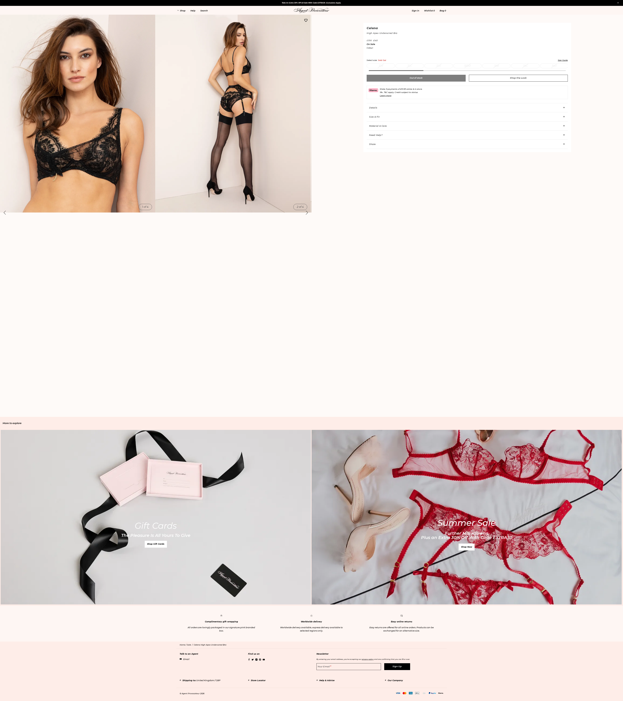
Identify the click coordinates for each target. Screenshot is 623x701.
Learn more (385, 95)
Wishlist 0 (429, 10)
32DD (467, 65)
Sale (189, 645)
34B (496, 65)
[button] (415, 10)
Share (372, 144)
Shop (183, 10)
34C (525, 65)
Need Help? (375, 135)
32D (438, 65)
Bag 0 (443, 10)
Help (192, 10)
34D (554, 65)
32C (410, 65)
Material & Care (378, 126)
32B (381, 65)
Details (373, 107)
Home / (183, 645)
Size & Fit (374, 116)
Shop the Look (518, 78)
